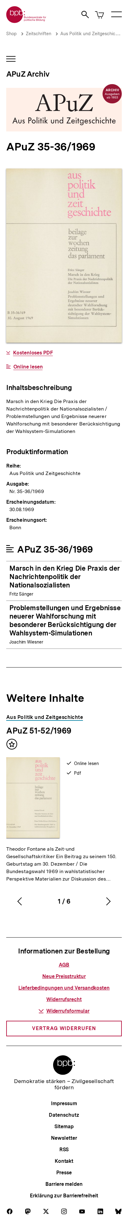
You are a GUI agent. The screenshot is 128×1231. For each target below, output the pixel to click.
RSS (64, 1150)
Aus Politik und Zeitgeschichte (91, 33)
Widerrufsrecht (64, 999)
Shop (11, 33)
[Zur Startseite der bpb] (26, 21)
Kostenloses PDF (33, 353)
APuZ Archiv (27, 73)
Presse (63, 1173)
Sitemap (63, 1126)
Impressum (64, 1103)
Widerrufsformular (67, 1011)
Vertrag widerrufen (64, 1028)
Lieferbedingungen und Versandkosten (64, 988)
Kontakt (64, 1161)
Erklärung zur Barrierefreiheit (64, 1196)
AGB (64, 965)
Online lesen (28, 367)
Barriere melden (64, 1184)
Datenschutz (64, 1115)
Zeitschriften (38, 33)
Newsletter (64, 1138)
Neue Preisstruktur (64, 976)
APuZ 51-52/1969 (38, 730)
